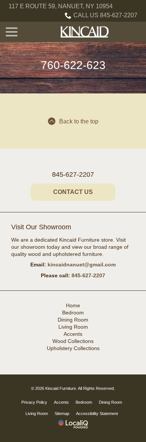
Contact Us (73, 192)
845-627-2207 (73, 174)
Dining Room (73, 320)
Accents (73, 334)
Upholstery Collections (73, 348)
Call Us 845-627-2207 (105, 15)
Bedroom (73, 313)
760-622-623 (73, 65)
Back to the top (78, 121)
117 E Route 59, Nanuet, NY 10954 (61, 6)
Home (73, 305)
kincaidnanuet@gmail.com (82, 265)
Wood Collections (73, 341)
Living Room (73, 327)
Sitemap (62, 413)
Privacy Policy (34, 402)
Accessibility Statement (97, 413)
